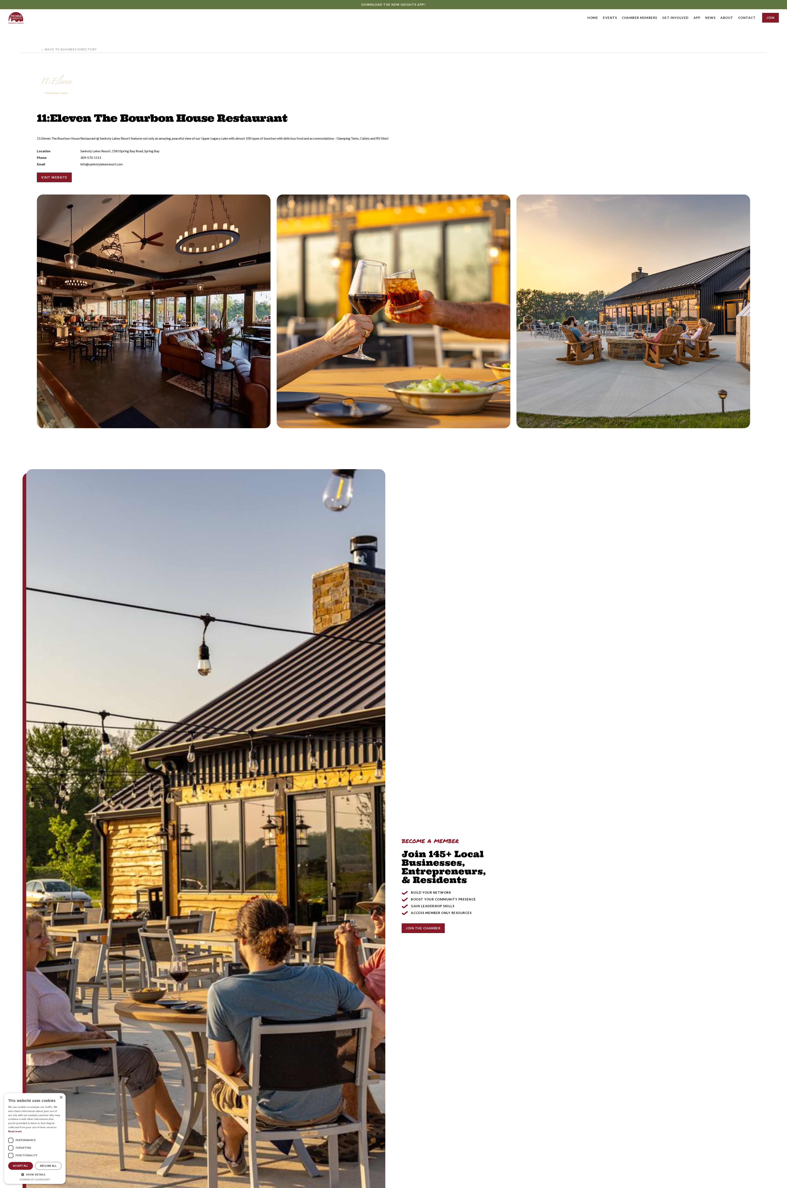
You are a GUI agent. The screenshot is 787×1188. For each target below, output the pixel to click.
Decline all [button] (48, 1166)
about (726, 17)
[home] (16, 18)
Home (592, 17)
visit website (54, 177)
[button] (609, 17)
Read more (15, 1131)
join (770, 17)
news (710, 17)
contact (747, 17)
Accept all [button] (20, 1166)
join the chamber (423, 928)
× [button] (61, 1097)
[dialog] (35, 1138)
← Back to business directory (69, 49)
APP (697, 17)
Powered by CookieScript (35, 1179)
